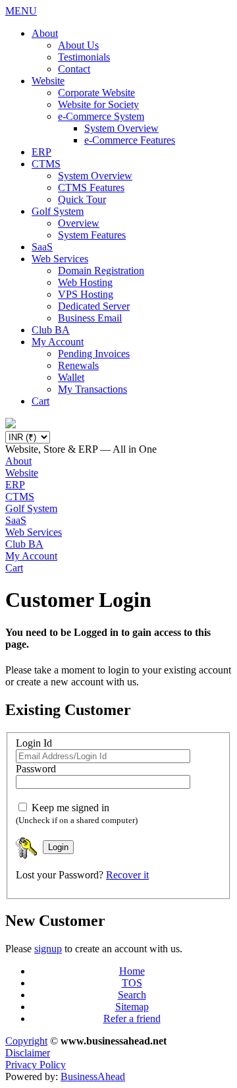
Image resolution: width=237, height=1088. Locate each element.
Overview (78, 223)
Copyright (26, 1040)
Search (132, 994)
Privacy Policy (35, 1064)
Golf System (58, 211)
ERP (41, 151)
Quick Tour (82, 199)
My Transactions (92, 389)
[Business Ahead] (10, 424)
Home (132, 971)
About (45, 33)
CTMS (46, 163)
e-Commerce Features (129, 140)
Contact (74, 68)
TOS (132, 982)
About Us (78, 45)
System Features (92, 235)
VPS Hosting (85, 294)
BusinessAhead (93, 1076)
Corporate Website (96, 92)
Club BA (51, 329)
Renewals (78, 365)
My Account (58, 341)
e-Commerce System (101, 116)
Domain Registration (101, 270)
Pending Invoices (94, 353)
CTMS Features (91, 187)
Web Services (60, 258)
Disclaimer (27, 1052)
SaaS (42, 246)
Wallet (71, 377)
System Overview (121, 128)
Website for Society (98, 104)
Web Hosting (85, 282)
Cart (40, 401)
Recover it (127, 874)
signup (48, 948)
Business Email (90, 318)
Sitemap (132, 1006)
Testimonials (84, 57)
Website (48, 80)
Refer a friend (132, 1018)
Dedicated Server (94, 306)
